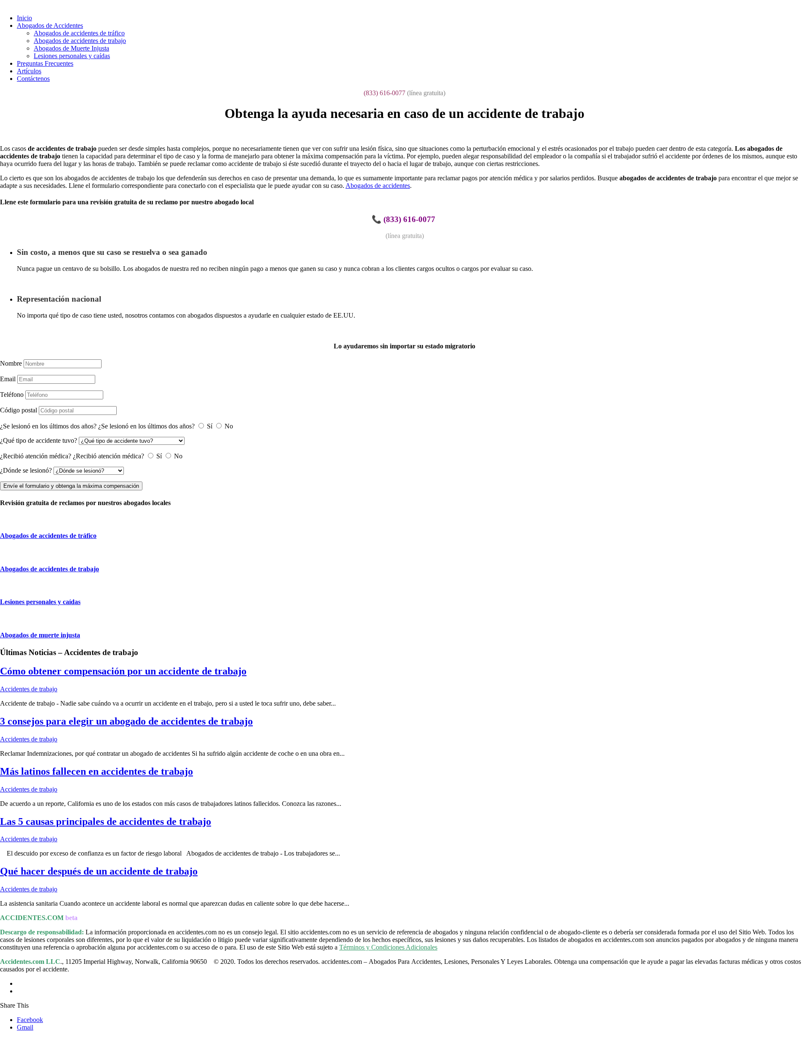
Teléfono (12, 394)
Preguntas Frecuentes (45, 63)
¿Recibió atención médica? (35, 456)
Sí (209, 426)
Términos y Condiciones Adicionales (388, 947)
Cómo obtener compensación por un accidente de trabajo (123, 671)
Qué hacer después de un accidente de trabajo (99, 871)
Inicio (24, 17)
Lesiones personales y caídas (72, 55)
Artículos (29, 71)
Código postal (18, 410)
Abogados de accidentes (378, 185)
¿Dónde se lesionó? (26, 470)
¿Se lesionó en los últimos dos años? (48, 426)
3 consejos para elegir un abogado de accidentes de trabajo (126, 721)
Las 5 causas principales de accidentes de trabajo (105, 821)
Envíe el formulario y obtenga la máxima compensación (71, 486)
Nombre (11, 363)
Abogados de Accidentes (50, 25)
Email (8, 379)
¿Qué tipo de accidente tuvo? (38, 440)
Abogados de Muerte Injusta (71, 48)
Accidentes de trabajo (28, 689)
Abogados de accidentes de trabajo (80, 40)
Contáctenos (33, 78)
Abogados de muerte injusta (40, 635)
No (229, 426)
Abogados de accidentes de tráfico (79, 33)
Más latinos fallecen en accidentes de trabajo (96, 771)
